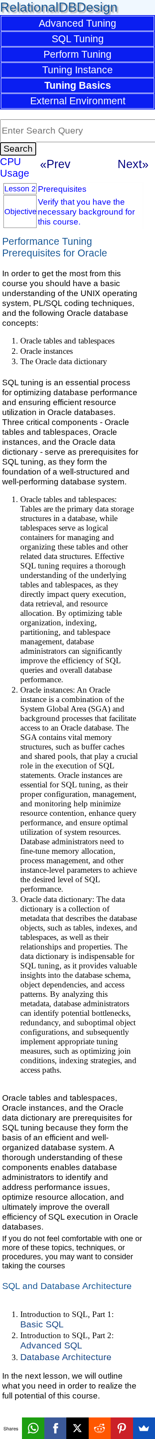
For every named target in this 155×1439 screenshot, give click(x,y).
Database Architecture (66, 1357)
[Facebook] (55, 1428)
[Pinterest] (122, 1428)
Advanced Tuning (77, 23)
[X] (77, 1428)
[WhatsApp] (33, 1428)
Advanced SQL (51, 1345)
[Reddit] (100, 1428)
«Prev (55, 164)
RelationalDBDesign (59, 7)
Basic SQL (42, 1324)
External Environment (77, 100)
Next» (133, 164)
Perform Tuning (77, 54)
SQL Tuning (78, 38)
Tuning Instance (77, 69)
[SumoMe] (144, 1428)
